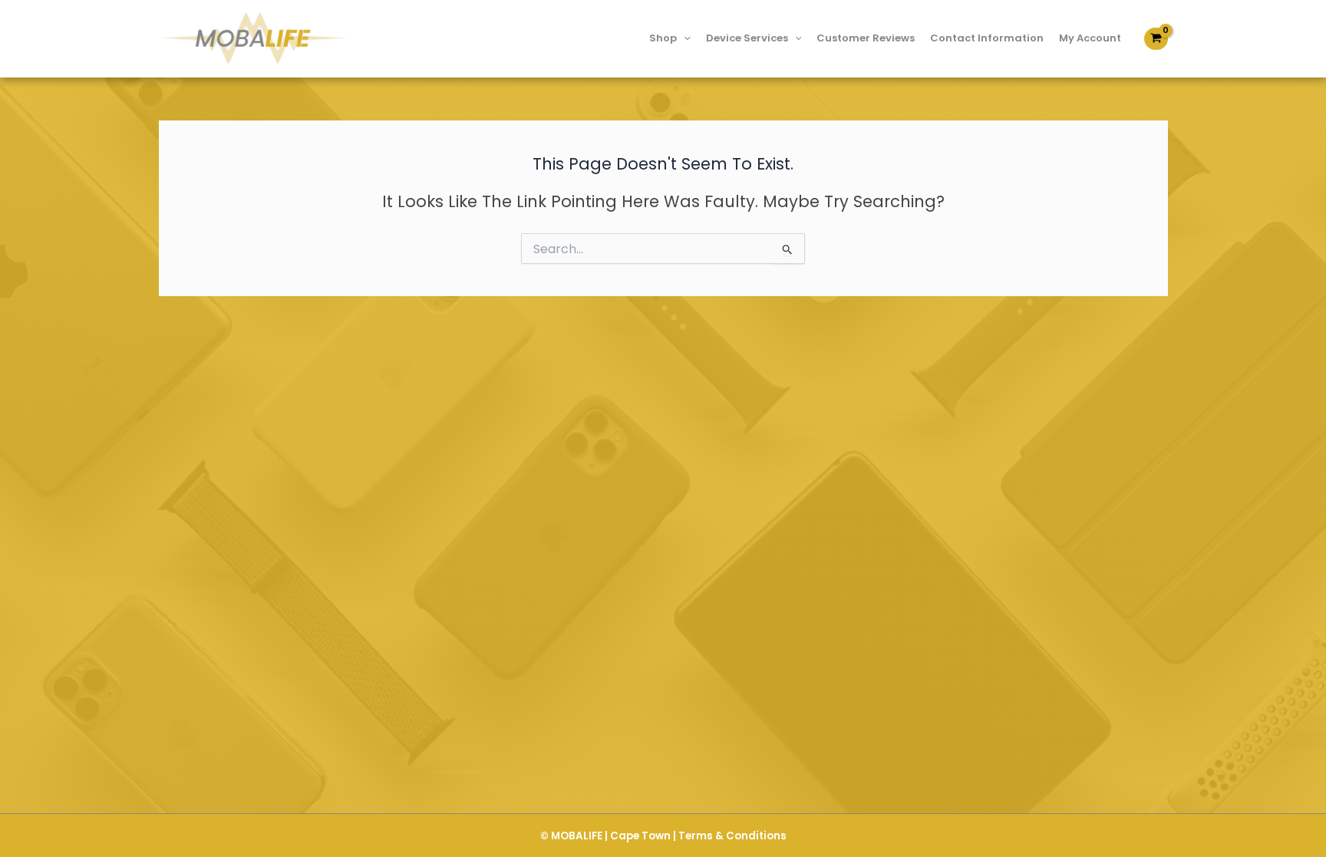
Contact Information (987, 38)
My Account (1090, 38)
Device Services (747, 38)
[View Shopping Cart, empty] (1155, 39)
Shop (663, 38)
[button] (684, 38)
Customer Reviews (865, 38)
